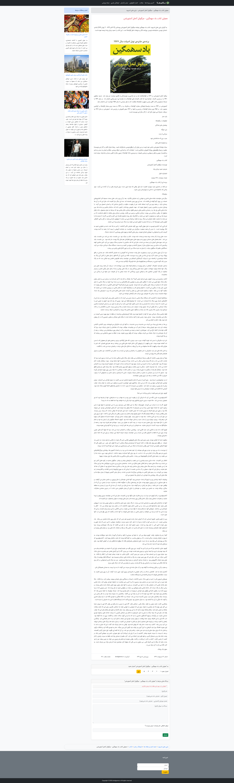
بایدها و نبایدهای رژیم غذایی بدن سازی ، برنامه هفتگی (76, 160)
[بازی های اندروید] (163, 3)
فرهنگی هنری (115, 3)
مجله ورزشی (105, 3)
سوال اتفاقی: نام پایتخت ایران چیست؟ (156, 726)
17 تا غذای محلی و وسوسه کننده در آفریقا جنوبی (76, 36)
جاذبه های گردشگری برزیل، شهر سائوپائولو (76, 75)
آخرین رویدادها (149, 3)
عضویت (165, 772)
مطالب (141, 3)
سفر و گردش (124, 3)
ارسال (165, 735)
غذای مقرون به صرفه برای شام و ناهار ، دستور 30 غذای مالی (77, 112)
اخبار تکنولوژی (134, 3)
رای (139, 671)
